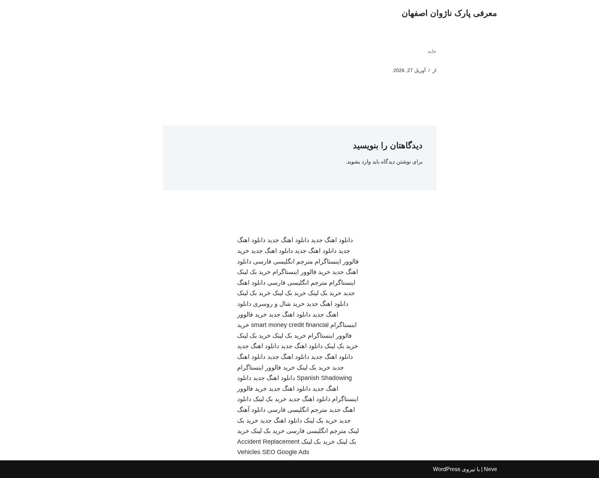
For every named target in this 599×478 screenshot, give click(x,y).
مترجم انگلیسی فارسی (283, 261)
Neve (490, 469)
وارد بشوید (359, 162)
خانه (432, 51)
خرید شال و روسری (279, 303)
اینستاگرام (342, 282)
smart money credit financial (290, 324)
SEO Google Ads (285, 452)
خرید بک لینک (254, 271)
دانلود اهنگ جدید (332, 240)
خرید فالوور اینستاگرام (301, 271)
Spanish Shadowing (324, 377)
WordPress (446, 469)
